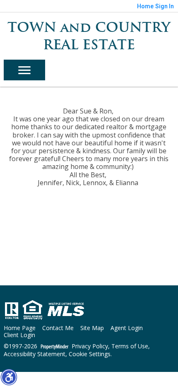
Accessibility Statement (34, 354)
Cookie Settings (90, 354)
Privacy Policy (90, 346)
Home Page (20, 328)
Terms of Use (129, 346)
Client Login (19, 335)
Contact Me (58, 328)
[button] (8, 376)
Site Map (92, 328)
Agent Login (127, 328)
